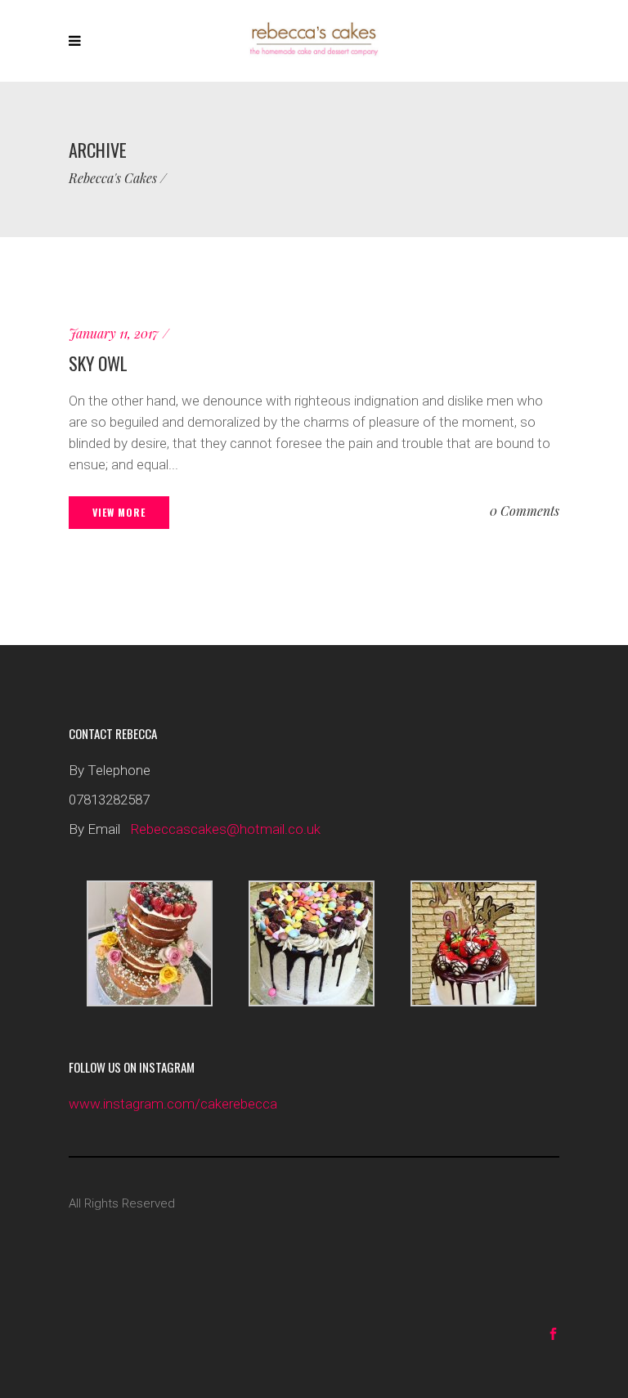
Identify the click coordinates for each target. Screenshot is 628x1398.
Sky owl (98, 363)
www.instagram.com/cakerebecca (173, 1104)
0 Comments (524, 510)
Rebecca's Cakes (113, 178)
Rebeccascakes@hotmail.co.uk (225, 829)
